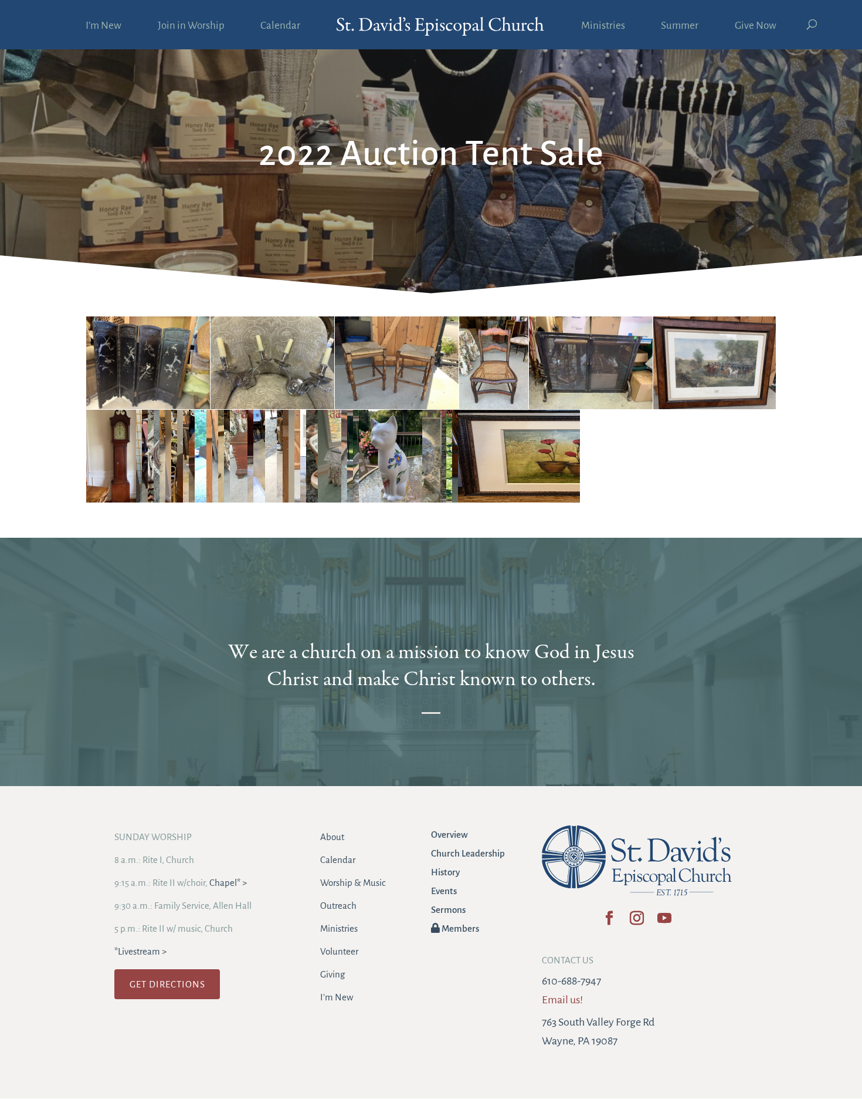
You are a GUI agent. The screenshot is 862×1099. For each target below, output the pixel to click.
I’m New (103, 26)
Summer (679, 26)
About (332, 837)
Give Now (755, 26)
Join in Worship (191, 26)
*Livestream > (140, 951)
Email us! (562, 1000)
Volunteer (339, 951)
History (445, 872)
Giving (332, 974)
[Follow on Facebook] (609, 922)
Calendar (280, 26)
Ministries (603, 26)
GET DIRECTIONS (167, 984)
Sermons (448, 910)
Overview (449, 835)
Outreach (338, 906)
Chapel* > (228, 883)
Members (459, 928)
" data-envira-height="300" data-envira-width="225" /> (457, 415)
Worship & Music (353, 883)
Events (444, 891)
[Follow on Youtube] (664, 922)
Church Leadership (468, 853)
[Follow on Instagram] (636, 922)
